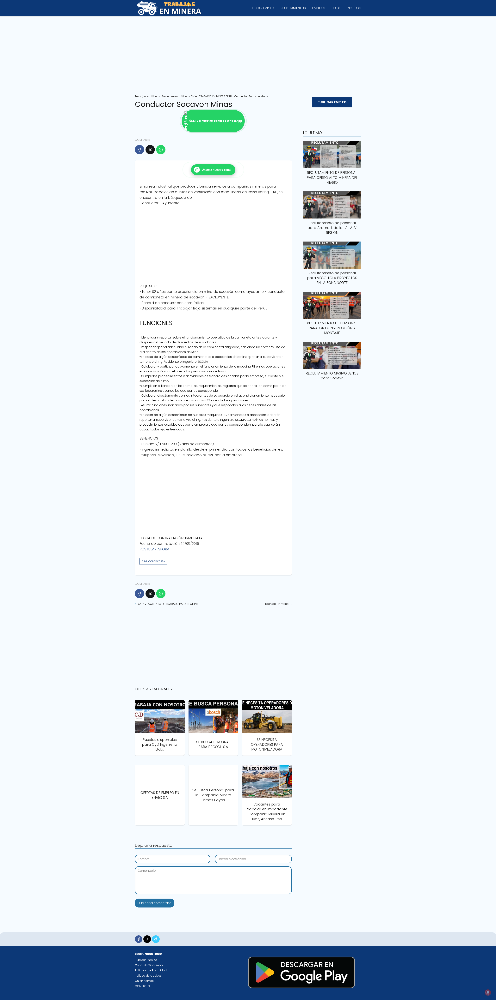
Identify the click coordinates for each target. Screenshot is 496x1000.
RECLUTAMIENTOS (293, 8)
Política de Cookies (148, 976)
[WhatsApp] (160, 149)
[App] (155, 939)
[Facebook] (139, 149)
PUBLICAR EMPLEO (332, 102)
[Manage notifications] (488, 992)
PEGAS (336, 8)
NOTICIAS (354, 8)
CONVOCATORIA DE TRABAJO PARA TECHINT (168, 604)
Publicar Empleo (146, 960)
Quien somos (144, 981)
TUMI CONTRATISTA (153, 561)
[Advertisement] (248, 54)
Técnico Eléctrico (277, 604)
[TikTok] (147, 939)
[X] (150, 149)
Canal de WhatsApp (149, 965)
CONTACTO (142, 986)
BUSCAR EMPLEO (262, 8)
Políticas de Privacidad (151, 970)
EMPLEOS (318, 8)
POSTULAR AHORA (154, 549)
